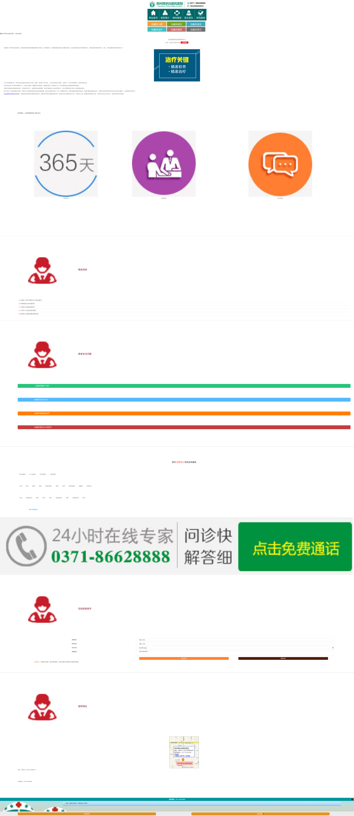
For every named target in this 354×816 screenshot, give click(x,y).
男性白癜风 (22, 474)
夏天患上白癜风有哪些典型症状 (29, 314)
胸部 (33, 486)
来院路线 (309, 2)
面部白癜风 (72, 486)
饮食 (50, 497)
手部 (63, 486)
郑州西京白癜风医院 (8, 33)
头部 (20, 486)
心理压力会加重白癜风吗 (27, 307)
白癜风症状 (195, 24)
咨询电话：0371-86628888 (177, 799)
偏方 (44, 497)
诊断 (67, 497)
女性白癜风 (43, 474)
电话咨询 (87, 814)
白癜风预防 (176, 30)
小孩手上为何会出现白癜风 (28, 310)
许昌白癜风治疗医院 (9, 94)
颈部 (40, 486)
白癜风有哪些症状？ (42, 413)
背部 (27, 486)
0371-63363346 (28, 781)
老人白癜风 (32, 474)
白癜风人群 (156, 24)
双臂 (57, 486)
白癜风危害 (59, 497)
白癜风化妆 (29, 497)
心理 (20, 497)
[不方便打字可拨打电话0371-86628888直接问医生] (177, 809)
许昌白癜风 (18, 33)
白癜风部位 (176, 24)
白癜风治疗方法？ (41, 400)
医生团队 (221, 2)
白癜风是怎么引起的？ (43, 427)
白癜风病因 (75, 497)
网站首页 (44, 2)
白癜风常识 (195, 30)
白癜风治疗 (156, 30)
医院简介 (132, 2)
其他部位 (89, 486)
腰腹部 (81, 486)
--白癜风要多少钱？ (42, 386)
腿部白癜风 (49, 486)
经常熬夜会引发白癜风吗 (27, 303)
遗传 (84, 497)
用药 (37, 497)
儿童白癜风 (53, 474)
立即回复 (260, 814)
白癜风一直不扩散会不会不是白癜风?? (31, 300)
